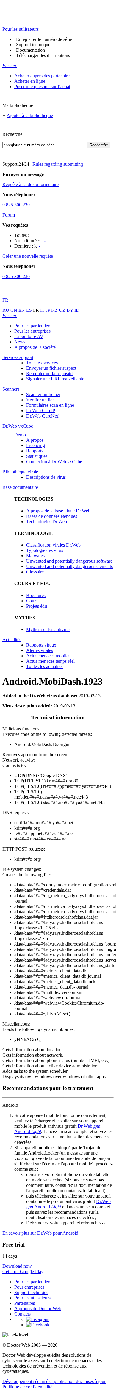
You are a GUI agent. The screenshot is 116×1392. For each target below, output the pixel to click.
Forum (8, 214)
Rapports (34, 450)
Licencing (35, 445)
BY (70, 310)
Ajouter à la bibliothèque (30, 115)
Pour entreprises (29, 1287)
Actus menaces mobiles (48, 655)
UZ (63, 310)
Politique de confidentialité (27, 1386)
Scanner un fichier (43, 394)
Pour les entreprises (32, 331)
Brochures (36, 595)
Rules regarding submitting (57, 164)
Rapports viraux (41, 644)
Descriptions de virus (46, 477)
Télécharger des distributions (43, 55)
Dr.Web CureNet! (42, 415)
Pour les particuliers (32, 325)
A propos (34, 440)
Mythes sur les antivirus (48, 629)
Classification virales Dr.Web (53, 544)
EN (22, 310)
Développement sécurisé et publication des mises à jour (54, 1381)
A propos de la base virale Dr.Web (58, 510)
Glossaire (35, 571)
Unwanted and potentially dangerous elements (69, 566)
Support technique (33, 44)
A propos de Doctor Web (37, 1308)
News (19, 341)
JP (48, 310)
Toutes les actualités (44, 666)
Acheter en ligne (29, 81)
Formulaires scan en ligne (50, 405)
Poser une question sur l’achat (42, 86)
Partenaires (24, 1303)
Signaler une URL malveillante (55, 378)
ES (29, 310)
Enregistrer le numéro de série (44, 39)
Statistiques (36, 456)
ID (76, 310)
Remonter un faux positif (49, 373)
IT (43, 310)
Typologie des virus (44, 550)
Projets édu (36, 606)
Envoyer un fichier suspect (51, 368)
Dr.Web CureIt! (40, 410)
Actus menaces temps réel (50, 661)
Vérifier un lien (40, 399)
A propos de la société (35, 347)
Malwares (35, 555)
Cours (31, 600)
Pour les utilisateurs (32, 1297)
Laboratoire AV (28, 336)
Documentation (30, 50)
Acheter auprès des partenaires (42, 75)
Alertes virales (39, 650)
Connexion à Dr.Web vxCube (54, 461)
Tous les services (42, 362)
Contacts (22, 1313)
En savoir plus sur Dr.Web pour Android (40, 1233)
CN (14, 310)
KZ (55, 310)
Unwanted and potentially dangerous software (69, 561)
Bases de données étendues (51, 516)
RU (6, 310)
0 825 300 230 (16, 204)
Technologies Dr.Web (46, 521)
